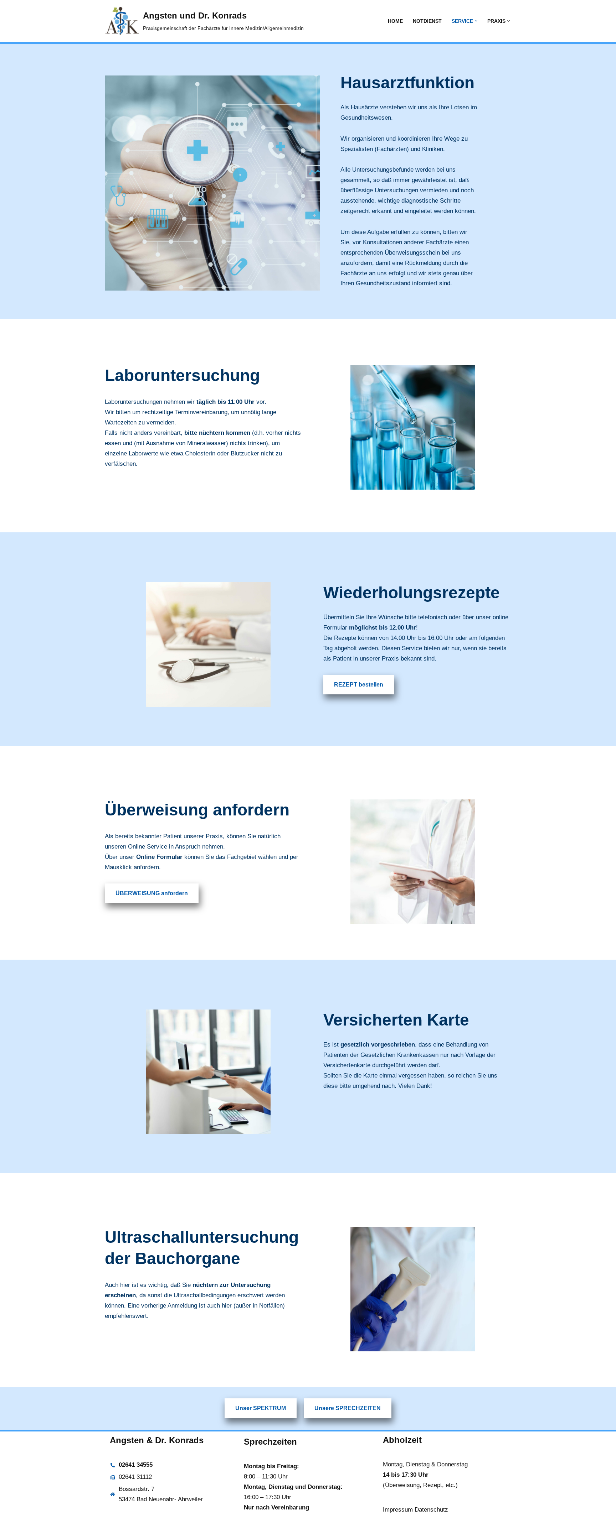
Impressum (398, 1509)
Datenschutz (431, 1509)
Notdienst (427, 21)
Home (395, 21)
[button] (476, 21)
